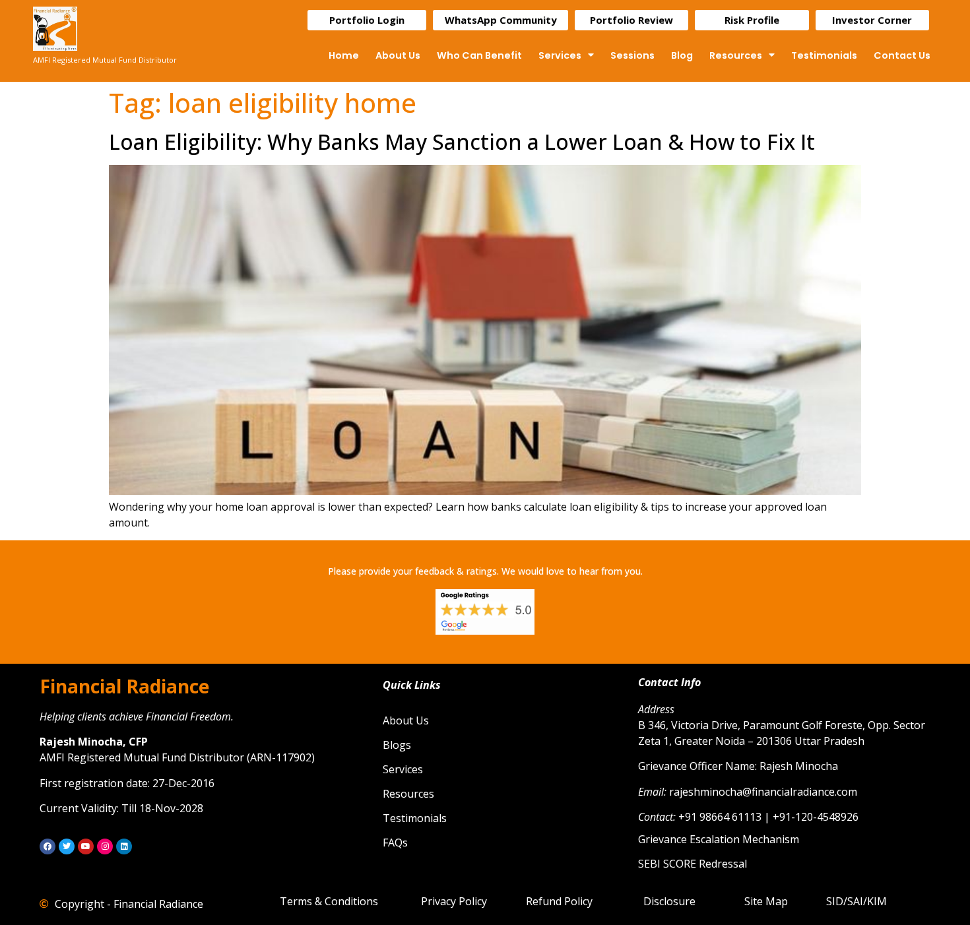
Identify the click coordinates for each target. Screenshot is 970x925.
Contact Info (669, 682)
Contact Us (902, 55)
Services (559, 55)
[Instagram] (105, 846)
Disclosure (669, 901)
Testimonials (824, 55)
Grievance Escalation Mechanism (718, 839)
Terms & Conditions (329, 901)
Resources (735, 55)
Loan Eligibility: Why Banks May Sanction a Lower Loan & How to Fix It (462, 141)
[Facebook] (47, 846)
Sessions (632, 55)
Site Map (766, 901)
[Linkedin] (124, 846)
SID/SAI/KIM (856, 901)
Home (344, 55)
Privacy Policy (454, 901)
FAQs (395, 842)
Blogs (397, 745)
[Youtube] (86, 846)
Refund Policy (559, 901)
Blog (682, 55)
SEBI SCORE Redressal (692, 863)
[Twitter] (67, 846)
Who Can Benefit (479, 55)
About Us (397, 55)
